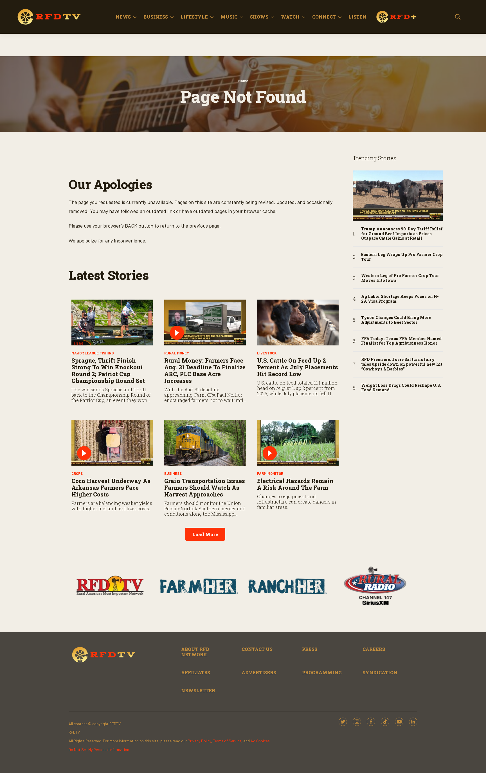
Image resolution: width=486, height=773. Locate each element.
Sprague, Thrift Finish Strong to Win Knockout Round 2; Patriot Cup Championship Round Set (108, 370)
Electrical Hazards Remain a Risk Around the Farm (295, 484)
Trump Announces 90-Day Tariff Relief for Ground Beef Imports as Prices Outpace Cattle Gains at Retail (402, 234)
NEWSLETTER (198, 690)
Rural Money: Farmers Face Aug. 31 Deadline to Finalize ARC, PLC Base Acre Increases (205, 370)
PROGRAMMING (322, 672)
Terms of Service (227, 740)
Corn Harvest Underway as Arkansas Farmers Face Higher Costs (110, 487)
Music (228, 17)
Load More (205, 534)
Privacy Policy (199, 740)
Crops (77, 473)
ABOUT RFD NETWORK (195, 651)
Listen (357, 17)
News (123, 17)
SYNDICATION (380, 672)
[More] (134, 17)
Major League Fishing (92, 353)
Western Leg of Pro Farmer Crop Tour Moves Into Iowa (400, 278)
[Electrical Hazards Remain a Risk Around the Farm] (298, 443)
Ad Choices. (261, 740)
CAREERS (374, 649)
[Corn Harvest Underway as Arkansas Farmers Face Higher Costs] (112, 443)
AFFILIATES (195, 672)
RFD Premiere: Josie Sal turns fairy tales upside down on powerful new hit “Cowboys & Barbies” (401, 364)
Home (243, 80)
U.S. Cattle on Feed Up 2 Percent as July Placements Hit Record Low (297, 367)
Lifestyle (194, 17)
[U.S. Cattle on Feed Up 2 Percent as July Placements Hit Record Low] (298, 322)
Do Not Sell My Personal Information (99, 749)
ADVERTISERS (259, 672)
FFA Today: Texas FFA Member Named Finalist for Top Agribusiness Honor (401, 341)
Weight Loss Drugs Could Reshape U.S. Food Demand (401, 388)
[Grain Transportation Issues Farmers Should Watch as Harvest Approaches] (205, 443)
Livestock (266, 353)
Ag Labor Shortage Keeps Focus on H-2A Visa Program (400, 299)
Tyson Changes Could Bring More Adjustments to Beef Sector (396, 320)
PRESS (309, 649)
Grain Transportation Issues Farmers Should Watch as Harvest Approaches (204, 487)
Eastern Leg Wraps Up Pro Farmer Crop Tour (402, 257)
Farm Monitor (270, 473)
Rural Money (176, 353)
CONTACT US (257, 649)
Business (155, 17)
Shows (259, 17)
